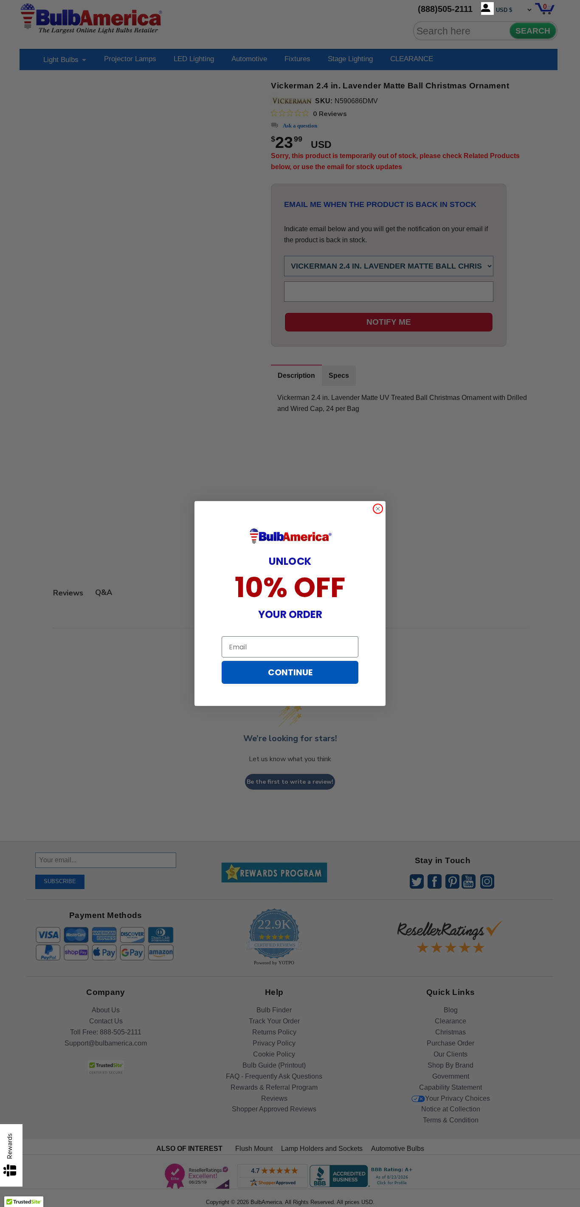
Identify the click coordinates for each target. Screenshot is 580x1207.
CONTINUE (290, 672)
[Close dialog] (378, 508)
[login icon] (487, 8)
